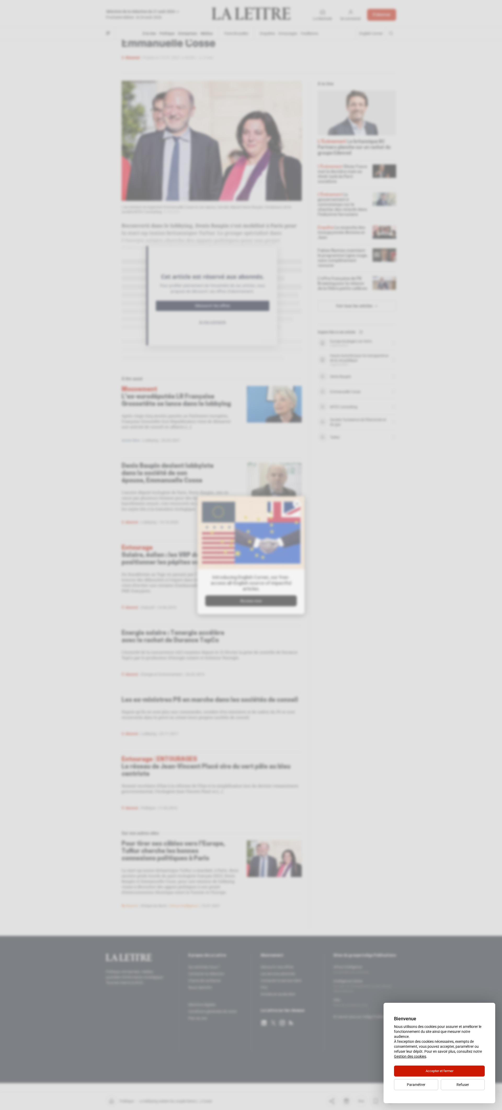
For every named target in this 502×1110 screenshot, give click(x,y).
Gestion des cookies (410, 1056)
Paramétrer (416, 1085)
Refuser (463, 1085)
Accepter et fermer (439, 1071)
